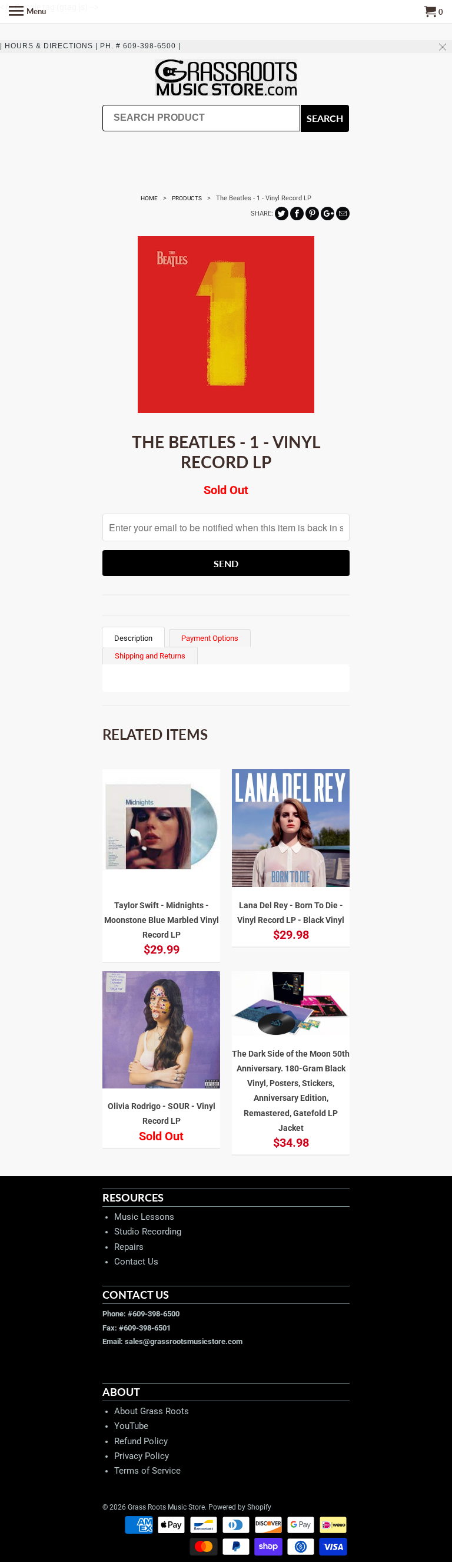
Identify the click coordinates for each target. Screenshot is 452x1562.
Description (133, 638)
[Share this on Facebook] (297, 213)
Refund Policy (141, 1441)
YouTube (131, 1426)
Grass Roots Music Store (166, 1507)
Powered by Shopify (239, 1507)
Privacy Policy (141, 1456)
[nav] (27, 12)
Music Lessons (144, 1217)
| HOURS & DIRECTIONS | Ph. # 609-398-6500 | (90, 46)
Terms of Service (147, 1470)
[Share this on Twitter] (281, 213)
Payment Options (209, 638)
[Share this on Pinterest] (312, 213)
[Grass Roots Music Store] (226, 78)
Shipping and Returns (150, 655)
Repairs (129, 1247)
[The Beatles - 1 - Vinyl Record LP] (226, 324)
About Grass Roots (151, 1411)
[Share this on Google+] (327, 213)
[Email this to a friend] (343, 213)
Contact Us (136, 1261)
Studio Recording (147, 1231)
